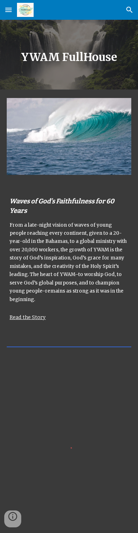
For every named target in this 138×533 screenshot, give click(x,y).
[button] (8, 9)
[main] (69, 54)
